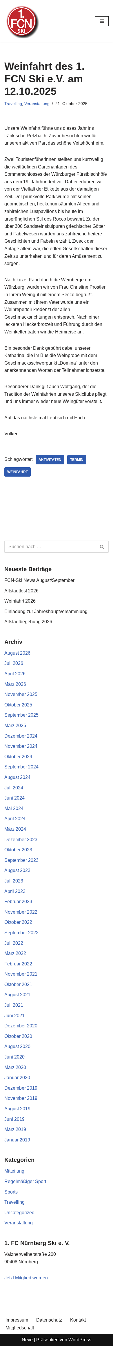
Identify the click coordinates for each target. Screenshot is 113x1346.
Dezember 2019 (20, 1088)
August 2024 (17, 777)
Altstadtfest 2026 (21, 590)
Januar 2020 (17, 1077)
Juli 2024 (13, 787)
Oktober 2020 (18, 1036)
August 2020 (17, 1046)
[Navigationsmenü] (102, 21)
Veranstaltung (37, 103)
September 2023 (21, 860)
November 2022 (20, 912)
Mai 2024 (13, 808)
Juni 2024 (14, 797)
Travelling (13, 103)
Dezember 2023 (20, 839)
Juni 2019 (14, 1119)
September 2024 (21, 766)
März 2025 (15, 725)
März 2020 (15, 1067)
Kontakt (78, 1319)
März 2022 (15, 953)
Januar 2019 (17, 1139)
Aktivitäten (50, 460)
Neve (27, 1339)
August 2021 (17, 994)
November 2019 (20, 1098)
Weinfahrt (17, 472)
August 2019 (17, 1108)
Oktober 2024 (18, 756)
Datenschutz (49, 1319)
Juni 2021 (14, 1015)
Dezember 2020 (20, 1025)
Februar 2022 (18, 963)
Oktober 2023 (18, 849)
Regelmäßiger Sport (25, 1181)
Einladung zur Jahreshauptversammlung (46, 611)
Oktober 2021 (18, 984)
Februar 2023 (18, 901)
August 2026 (17, 653)
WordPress (79, 1339)
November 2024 (20, 746)
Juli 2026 (13, 663)
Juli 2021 (13, 1005)
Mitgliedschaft (20, 1327)
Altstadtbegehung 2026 (28, 621)
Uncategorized (19, 1212)
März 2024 (15, 829)
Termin (76, 460)
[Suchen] (102, 547)
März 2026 (15, 684)
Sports (11, 1191)
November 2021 (20, 974)
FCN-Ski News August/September (39, 580)
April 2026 (14, 673)
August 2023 (17, 870)
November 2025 (20, 694)
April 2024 (14, 818)
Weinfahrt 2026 (20, 601)
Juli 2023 (13, 880)
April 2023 (14, 891)
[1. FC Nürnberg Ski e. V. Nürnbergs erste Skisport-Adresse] (21, 21)
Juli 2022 (13, 943)
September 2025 (21, 715)
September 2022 (21, 932)
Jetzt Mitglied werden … (29, 1277)
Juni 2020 (14, 1056)
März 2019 (15, 1129)
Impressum (17, 1319)
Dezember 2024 (20, 736)
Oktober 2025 (18, 704)
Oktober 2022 (18, 922)
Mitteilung (14, 1171)
